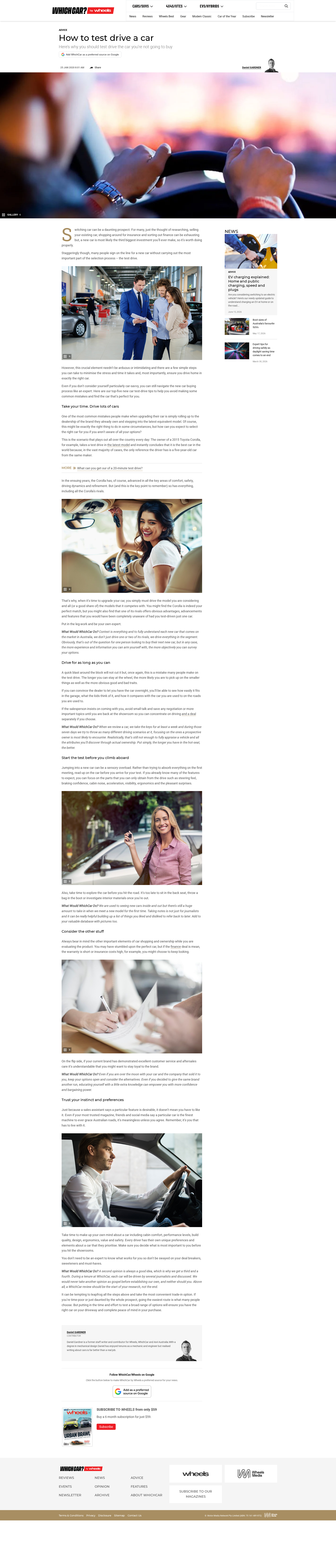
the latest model (118, 445)
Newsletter (267, 16)
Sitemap (119, 1515)
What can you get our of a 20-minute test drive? (110, 468)
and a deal (189, 714)
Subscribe (248, 16)
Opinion (102, 1487)
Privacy (91, 1515)
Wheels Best (166, 16)
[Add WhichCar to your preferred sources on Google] (132, 1391)
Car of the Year (227, 16)
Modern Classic (201, 16)
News (132, 16)
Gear (183, 16)
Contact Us (134, 1515)
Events (65, 1487)
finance (176, 946)
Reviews (147, 16)
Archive (102, 1495)
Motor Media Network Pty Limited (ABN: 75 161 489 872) (234, 1515)
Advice (137, 1478)
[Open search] (286, 6)
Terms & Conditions (71, 1515)
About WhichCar (146, 1495)
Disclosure (105, 1515)
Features (139, 1487)
